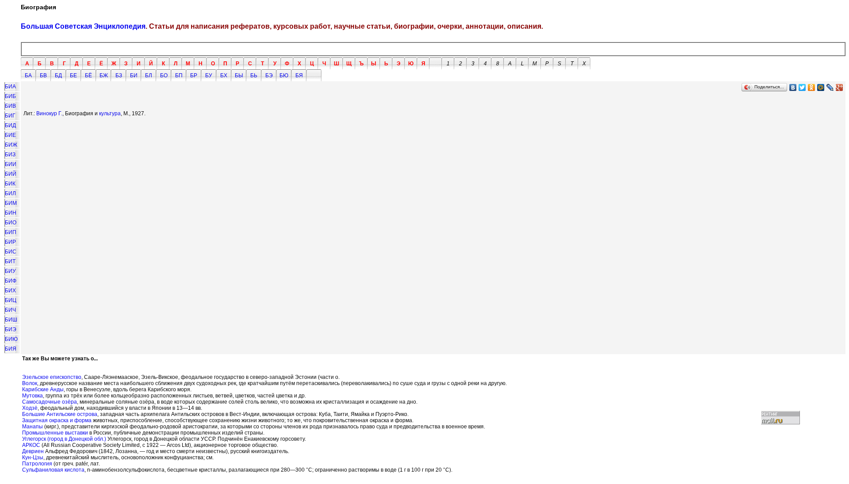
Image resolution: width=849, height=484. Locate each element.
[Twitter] (802, 87)
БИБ (10, 96)
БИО (10, 222)
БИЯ (10, 349)
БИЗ (10, 154)
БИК (10, 184)
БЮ (283, 75)
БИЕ (10, 135)
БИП (10, 232)
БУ (208, 75)
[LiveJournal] (830, 87)
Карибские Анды (43, 389)
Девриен (33, 451)
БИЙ (10, 174)
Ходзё (30, 408)
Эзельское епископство (51, 377)
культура (110, 113)
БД (58, 75)
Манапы (32, 427)
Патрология (37, 464)
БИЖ (11, 145)
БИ (134, 75)
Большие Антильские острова (59, 414)
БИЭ (10, 329)
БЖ (103, 75)
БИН (10, 213)
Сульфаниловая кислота (53, 470)
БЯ (299, 75)
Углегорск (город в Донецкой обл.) (64, 439)
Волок (29, 383)
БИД (10, 125)
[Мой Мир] (821, 87)
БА (28, 75)
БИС (10, 252)
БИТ (10, 261)
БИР (10, 242)
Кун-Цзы (32, 457)
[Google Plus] (839, 87)
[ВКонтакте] (793, 87)
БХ (223, 75)
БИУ (10, 271)
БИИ (10, 164)
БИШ (11, 320)
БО (164, 75)
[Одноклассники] (811, 87)
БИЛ (10, 193)
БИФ (10, 281)
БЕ (73, 75)
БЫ (239, 75)
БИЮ (11, 339)
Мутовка (32, 396)
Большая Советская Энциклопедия (83, 26)
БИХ (10, 290)
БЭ (269, 75)
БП (179, 75)
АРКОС (31, 445)
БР (193, 75)
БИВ (10, 106)
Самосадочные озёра (49, 402)
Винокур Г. (49, 113)
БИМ (11, 203)
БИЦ (10, 300)
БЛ (148, 75)
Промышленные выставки (55, 433)
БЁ (88, 75)
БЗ (118, 75)
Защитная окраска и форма (57, 420)
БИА (10, 86)
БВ (43, 75)
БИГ (10, 116)
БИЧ (10, 310)
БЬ (253, 75)
